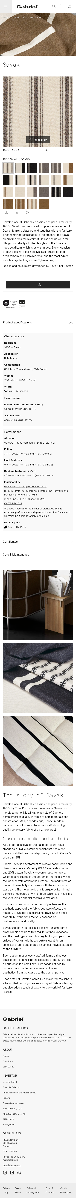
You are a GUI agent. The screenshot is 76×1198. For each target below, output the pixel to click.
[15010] (20, 180)
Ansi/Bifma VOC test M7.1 (19, 419)
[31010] (8, 204)
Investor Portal (10, 1082)
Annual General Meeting (14, 1114)
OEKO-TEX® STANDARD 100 (20, 409)
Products (18, 17)
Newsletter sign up (12, 1165)
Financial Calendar (11, 1087)
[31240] (68, 168)
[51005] (56, 192)
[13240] (68, 180)
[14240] (44, 180)
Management (9, 1124)
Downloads (8, 1061)
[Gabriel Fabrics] (25, 6)
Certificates (10, 542)
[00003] (44, 204)
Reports (6, 1098)
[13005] (32, 204)
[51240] (20, 168)
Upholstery (35, 17)
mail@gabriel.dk (10, 1160)
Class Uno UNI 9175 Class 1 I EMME (24, 499)
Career (6, 1056)
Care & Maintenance (16, 554)
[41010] (44, 168)
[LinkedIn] (12, 1172)
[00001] (20, 192)
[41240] (32, 192)
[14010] (56, 180)
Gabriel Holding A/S (12, 1108)
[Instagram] (5, 1172)
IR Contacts (8, 1119)
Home (5, 17)
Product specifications (17, 322)
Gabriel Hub (8, 1066)
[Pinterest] (19, 1172)
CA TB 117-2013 (13, 503)
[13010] (8, 192)
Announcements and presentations (19, 1092)
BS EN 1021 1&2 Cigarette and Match (25, 486)
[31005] (20, 204)
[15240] (8, 180)
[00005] (68, 192)
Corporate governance (13, 1103)
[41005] (56, 168)
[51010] (32, 168)
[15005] (32, 180)
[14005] (8, 168)
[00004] (44, 192)
